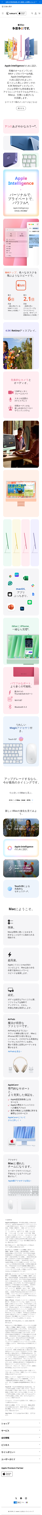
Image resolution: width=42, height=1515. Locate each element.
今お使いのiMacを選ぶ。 (21, 792)
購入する (21, 108)
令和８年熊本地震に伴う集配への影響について (20, 2)
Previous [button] (2, 2)
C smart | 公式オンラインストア (24, 1511)
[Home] (11, 13)
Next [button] (40, 2)
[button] (2, 13)
